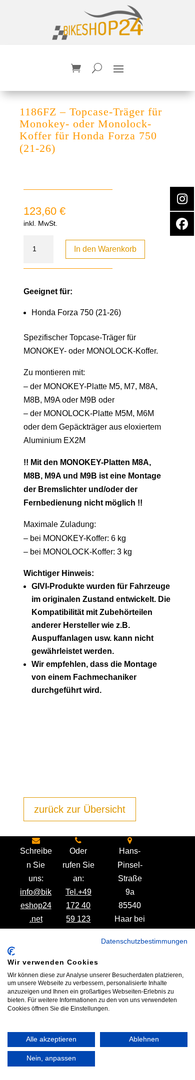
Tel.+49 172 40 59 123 (79, 905)
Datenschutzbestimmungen (144, 941)
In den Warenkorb (105, 249)
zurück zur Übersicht (80, 809)
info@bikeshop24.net (36, 905)
